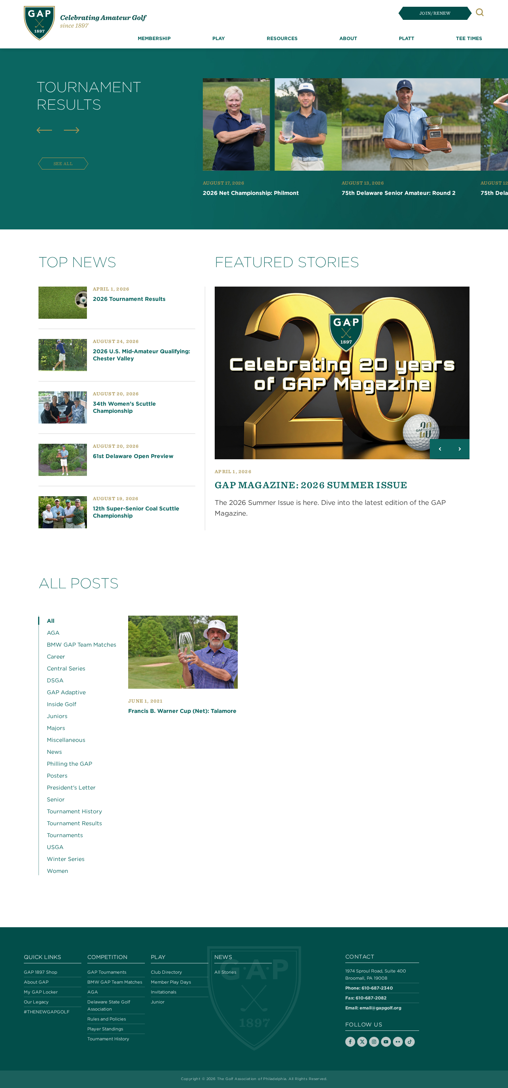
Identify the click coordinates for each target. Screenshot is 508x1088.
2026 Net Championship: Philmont (251, 192)
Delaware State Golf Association (108, 1005)
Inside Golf (61, 704)
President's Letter (71, 787)
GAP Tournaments (106, 972)
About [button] (348, 38)
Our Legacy (36, 1002)
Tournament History (74, 811)
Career (56, 656)
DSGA (55, 680)
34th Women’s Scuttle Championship (124, 408)
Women (57, 870)
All (50, 620)
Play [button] (218, 38)
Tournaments (65, 835)
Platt (406, 38)
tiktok (410, 1042)
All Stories (225, 972)
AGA (53, 632)
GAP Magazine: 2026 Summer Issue (311, 485)
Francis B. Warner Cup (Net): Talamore (182, 710)
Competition (107, 957)
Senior (56, 799)
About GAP (36, 982)
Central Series (66, 668)
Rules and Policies (106, 1019)
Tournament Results (74, 823)
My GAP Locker (41, 992)
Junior (157, 1002)
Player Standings (105, 1029)
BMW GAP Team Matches (81, 644)
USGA (55, 847)
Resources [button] (282, 38)
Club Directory (166, 972)
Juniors (57, 716)
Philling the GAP (69, 763)
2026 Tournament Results (129, 298)
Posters (57, 775)
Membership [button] (154, 38)
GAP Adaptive (66, 692)
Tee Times (469, 38)
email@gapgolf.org (380, 1008)
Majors (56, 728)
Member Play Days (171, 982)
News (54, 751)
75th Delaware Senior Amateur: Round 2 (399, 192)
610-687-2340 (377, 988)
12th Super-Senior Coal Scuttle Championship (136, 512)
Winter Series (66, 859)
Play (158, 957)
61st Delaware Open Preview (133, 456)
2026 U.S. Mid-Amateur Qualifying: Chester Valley (141, 355)
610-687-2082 (371, 998)
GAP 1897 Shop (40, 972)
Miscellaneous (66, 739)
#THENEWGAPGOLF (46, 1012)
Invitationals (163, 992)
